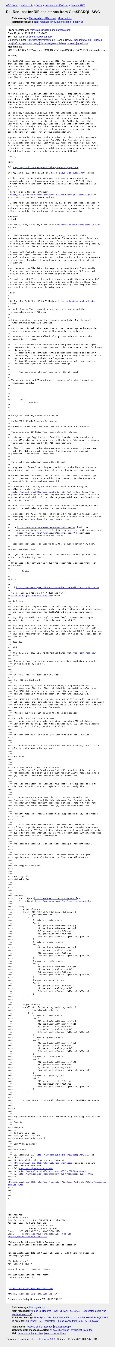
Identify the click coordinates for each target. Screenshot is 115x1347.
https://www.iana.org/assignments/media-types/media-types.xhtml (56, 1174)
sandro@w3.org (83, 40)
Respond (51, 18)
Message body (37, 18)
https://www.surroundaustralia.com (27, 1236)
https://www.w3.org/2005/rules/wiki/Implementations (44, 1163)
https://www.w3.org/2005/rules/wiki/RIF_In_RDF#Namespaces (52, 1171)
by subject (76, 1330)
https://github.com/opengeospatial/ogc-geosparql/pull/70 (45, 167)
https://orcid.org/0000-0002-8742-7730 (31, 1288)
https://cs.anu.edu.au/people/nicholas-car (32, 1294)
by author (88, 1330)
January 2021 (78, 5)
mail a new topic (62, 1326)
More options (65, 18)
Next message (41, 22)
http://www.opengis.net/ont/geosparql (55, 898)
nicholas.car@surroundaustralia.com (50, 30)
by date (54, 1330)
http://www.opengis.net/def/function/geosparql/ (62, 901)
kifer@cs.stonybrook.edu (41, 40)
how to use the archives (30, 1333)
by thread (64, 1330)
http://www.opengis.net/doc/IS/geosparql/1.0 (62, 1155)
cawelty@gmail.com (77, 43)
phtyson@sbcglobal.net (38, 36)
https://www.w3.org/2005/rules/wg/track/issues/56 (46, 527)
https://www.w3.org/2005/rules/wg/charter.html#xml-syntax (46, 492)
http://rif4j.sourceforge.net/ (36, 1168)
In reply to (78, 22)
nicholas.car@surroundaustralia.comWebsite (46, 1234)
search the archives (55, 1333)
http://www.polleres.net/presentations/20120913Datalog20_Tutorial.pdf (51, 195)
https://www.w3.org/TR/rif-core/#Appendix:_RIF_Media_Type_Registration (57, 587)
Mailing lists (27, 5)
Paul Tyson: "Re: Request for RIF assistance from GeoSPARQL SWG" (71, 1317)
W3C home (12, 5)
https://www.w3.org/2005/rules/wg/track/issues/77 (46, 533)
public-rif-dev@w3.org (56, 5)
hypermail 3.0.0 (47, 1339)
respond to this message (40, 1326)
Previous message (61, 22)
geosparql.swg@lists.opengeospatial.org (44, 43)
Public (39, 5)
